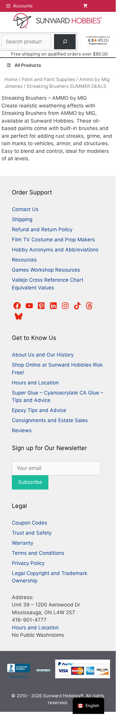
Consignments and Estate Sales (50, 420)
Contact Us (25, 209)
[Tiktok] (77, 305)
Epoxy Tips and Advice (39, 410)
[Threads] (89, 305)
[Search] (65, 41)
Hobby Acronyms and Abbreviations (55, 250)
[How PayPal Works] (82, 676)
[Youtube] (29, 305)
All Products (28, 65)
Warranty (22, 543)
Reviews (22, 430)
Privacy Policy (28, 563)
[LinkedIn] (53, 305)
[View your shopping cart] (96, 6)
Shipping (22, 219)
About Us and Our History (43, 355)
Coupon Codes (29, 523)
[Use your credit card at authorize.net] (43, 670)
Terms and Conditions (38, 553)
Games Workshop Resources (46, 270)
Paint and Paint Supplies (48, 79)
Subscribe (30, 482)
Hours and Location (35, 383)
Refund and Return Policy (42, 229)
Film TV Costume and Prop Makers (53, 240)
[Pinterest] (41, 305)
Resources (24, 260)
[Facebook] (17, 305)
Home (11, 79)
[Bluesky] (18, 316)
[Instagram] (65, 305)
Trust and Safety (32, 533)
